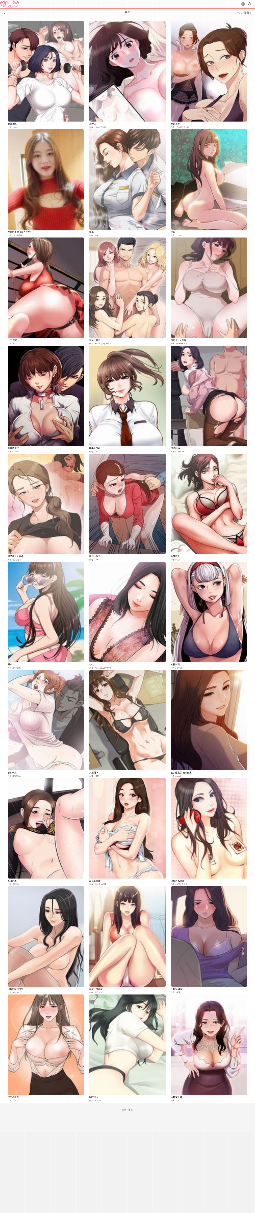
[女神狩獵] (209, 612)
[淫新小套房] (127, 288)
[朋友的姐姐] (127, 828)
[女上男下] (127, 720)
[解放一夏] (46, 720)
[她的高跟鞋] (46, 1044)
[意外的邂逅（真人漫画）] (46, 179)
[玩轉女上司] (209, 1044)
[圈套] (46, 612)
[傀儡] (127, 179)
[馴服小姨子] (127, 504)
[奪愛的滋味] (46, 396)
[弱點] (209, 179)
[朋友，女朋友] (127, 936)
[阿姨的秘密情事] (46, 936)
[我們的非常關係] (46, 504)
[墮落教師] (209, 396)
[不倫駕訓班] (209, 936)
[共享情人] (209, 504)
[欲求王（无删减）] (209, 288)
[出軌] (127, 612)
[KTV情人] (127, 1044)
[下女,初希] (46, 288)
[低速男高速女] (209, 828)
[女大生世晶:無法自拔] (209, 720)
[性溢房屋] (46, 828)
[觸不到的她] (127, 396)
